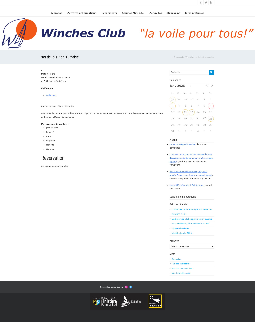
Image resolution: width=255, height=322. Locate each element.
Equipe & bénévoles (180, 228)
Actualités (155, 13)
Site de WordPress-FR (181, 273)
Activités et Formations (81, 13)
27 (172, 99)
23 (210, 118)
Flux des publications (181, 264)
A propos (56, 13)
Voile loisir (51, 95)
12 (185, 112)
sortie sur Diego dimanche (182, 144)
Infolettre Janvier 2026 (182, 233)
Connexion (176, 259)
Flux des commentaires (182, 269)
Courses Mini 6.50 (133, 13)
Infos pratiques (194, 13)
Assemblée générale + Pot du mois (186, 185)
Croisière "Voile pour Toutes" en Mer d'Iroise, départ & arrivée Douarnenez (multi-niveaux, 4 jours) (191, 158)
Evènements (109, 13)
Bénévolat (173, 13)
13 (191, 112)
